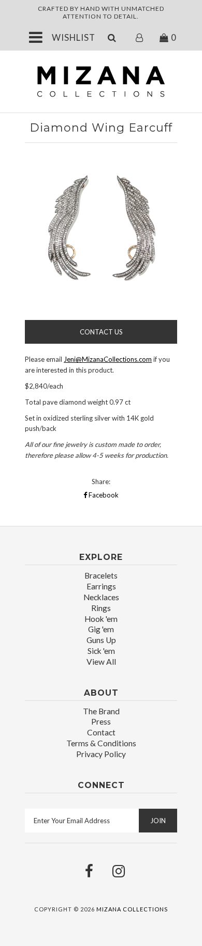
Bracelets (101, 575)
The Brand (101, 711)
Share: (101, 481)
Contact (101, 732)
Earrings (101, 586)
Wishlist (73, 37)
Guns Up (101, 640)
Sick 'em (101, 650)
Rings (101, 608)
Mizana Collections (132, 909)
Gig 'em (101, 629)
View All (101, 661)
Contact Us (101, 332)
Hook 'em (101, 618)
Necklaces (101, 597)
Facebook (103, 495)
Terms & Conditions (101, 743)
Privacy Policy (101, 754)
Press (101, 721)
